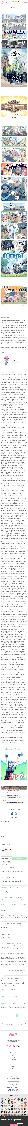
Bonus (13, 1061)
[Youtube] (16, 1090)
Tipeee (13, 1062)
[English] (14, 1)
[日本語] (19, 1)
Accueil (13, 1055)
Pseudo (2, 836)
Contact (13, 1070)
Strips (13, 1057)
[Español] (16, 1)
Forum (13, 1068)
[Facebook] (9, 1090)
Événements (13, 1064)
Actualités (13, 1059)
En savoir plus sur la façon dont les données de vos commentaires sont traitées (13, 863)
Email (2, 841)
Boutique (13, 1066)
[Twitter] (13, 1090)
